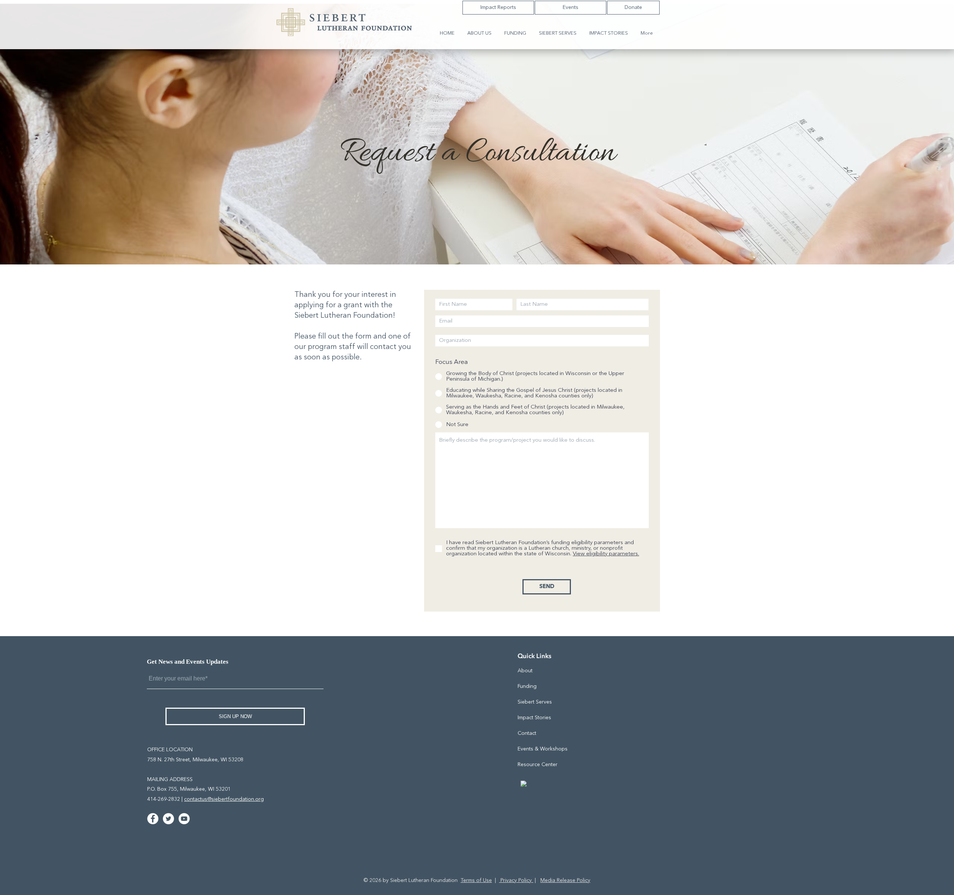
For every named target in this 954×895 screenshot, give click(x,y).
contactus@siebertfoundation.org (224, 799)
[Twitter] (168, 818)
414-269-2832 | (165, 799)
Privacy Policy (516, 880)
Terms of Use (476, 880)
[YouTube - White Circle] (184, 818)
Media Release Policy (565, 880)
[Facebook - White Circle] (152, 818)
